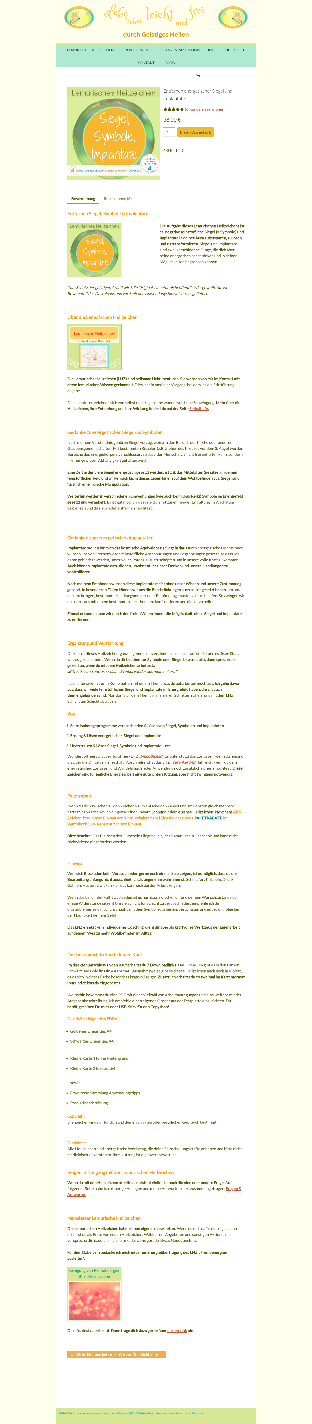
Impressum (92, 1413)
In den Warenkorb (195, 132)
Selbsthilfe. (199, 408)
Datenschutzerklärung (114, 1413)
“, (183, 762)
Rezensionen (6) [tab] (118, 198)
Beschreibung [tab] (83, 198)
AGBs (132, 1413)
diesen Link (177, 1330)
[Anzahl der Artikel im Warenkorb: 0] (198, 76)
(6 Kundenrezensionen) (205, 109)
